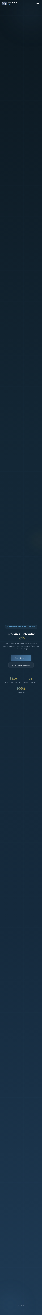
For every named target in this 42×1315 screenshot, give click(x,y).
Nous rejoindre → (21, 658)
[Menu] (38, 3)
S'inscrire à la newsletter (21, 665)
